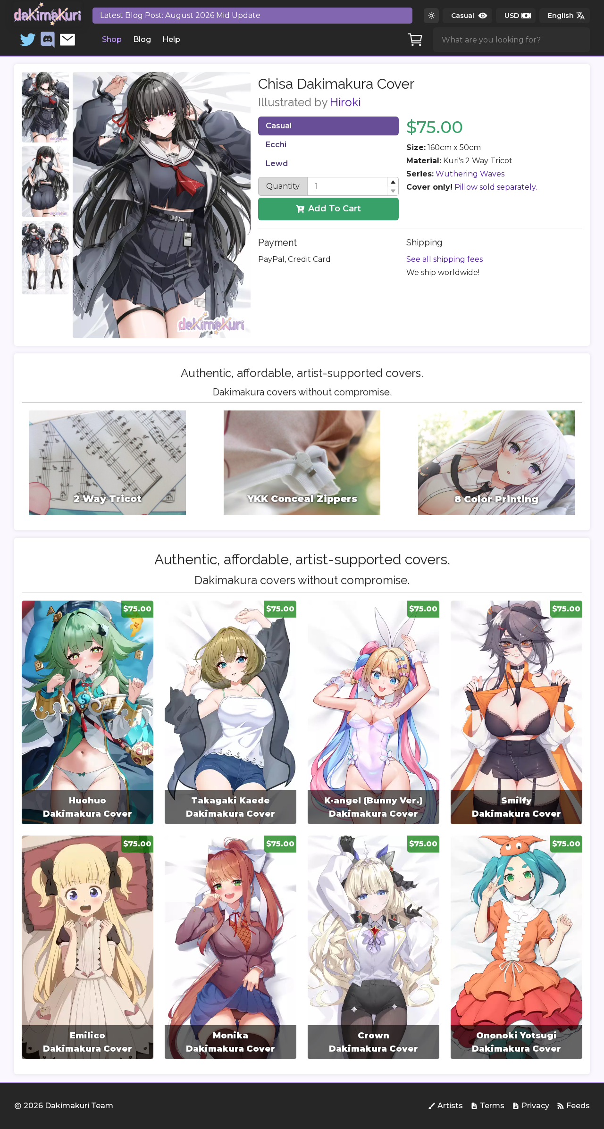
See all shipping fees (444, 259)
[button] (392, 181)
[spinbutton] (353, 186)
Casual (279, 125)
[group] (87, 712)
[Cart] (415, 39)
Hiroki (345, 102)
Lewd (277, 163)
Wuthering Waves (470, 173)
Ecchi (276, 144)
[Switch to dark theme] (431, 15)
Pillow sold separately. (495, 187)
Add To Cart (334, 208)
